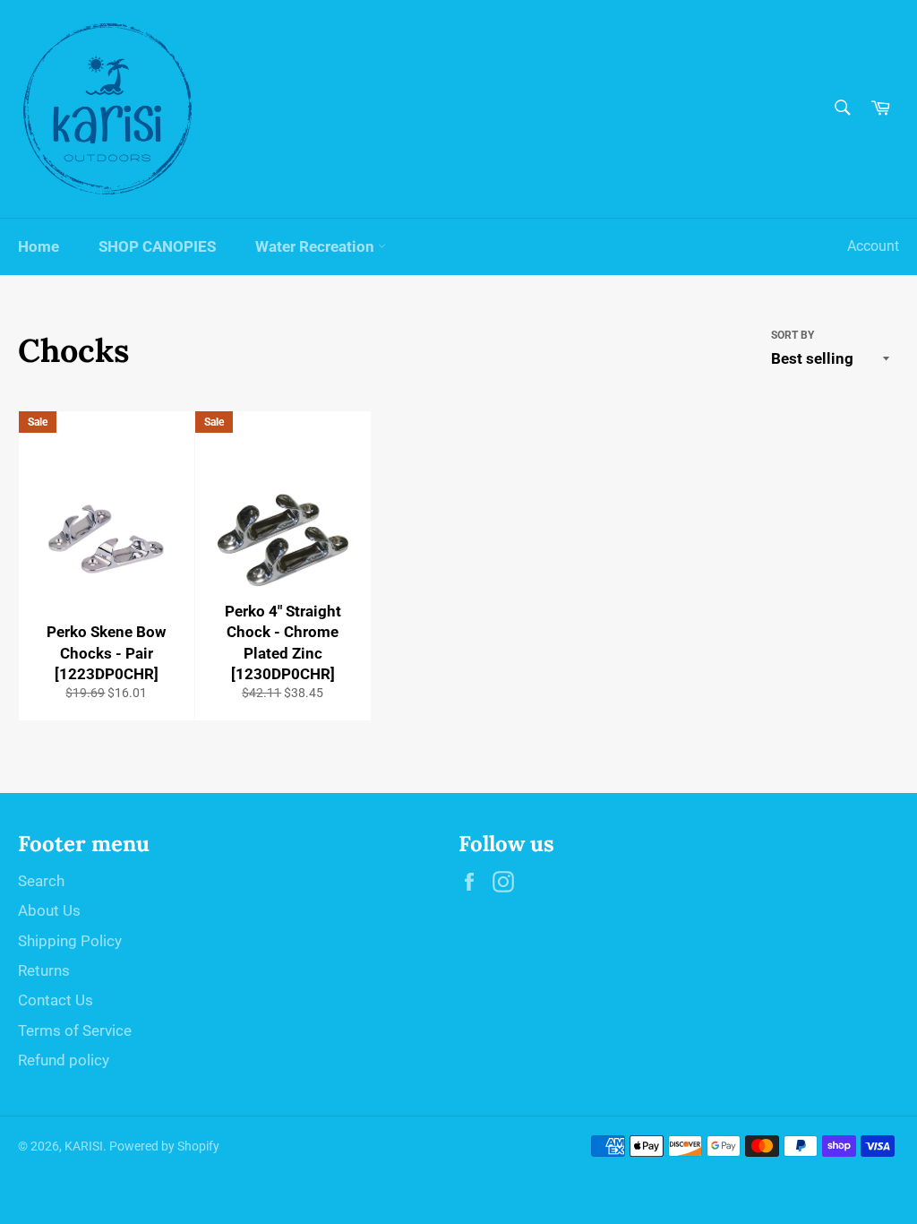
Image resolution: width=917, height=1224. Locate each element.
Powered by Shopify (164, 1146)
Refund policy (63, 1060)
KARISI (83, 1146)
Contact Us (55, 1000)
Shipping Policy (70, 941)
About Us (49, 910)
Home (38, 246)
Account (873, 245)
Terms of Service (75, 1030)
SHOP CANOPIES (157, 246)
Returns (44, 970)
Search (41, 881)
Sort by (792, 335)
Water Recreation (316, 246)
